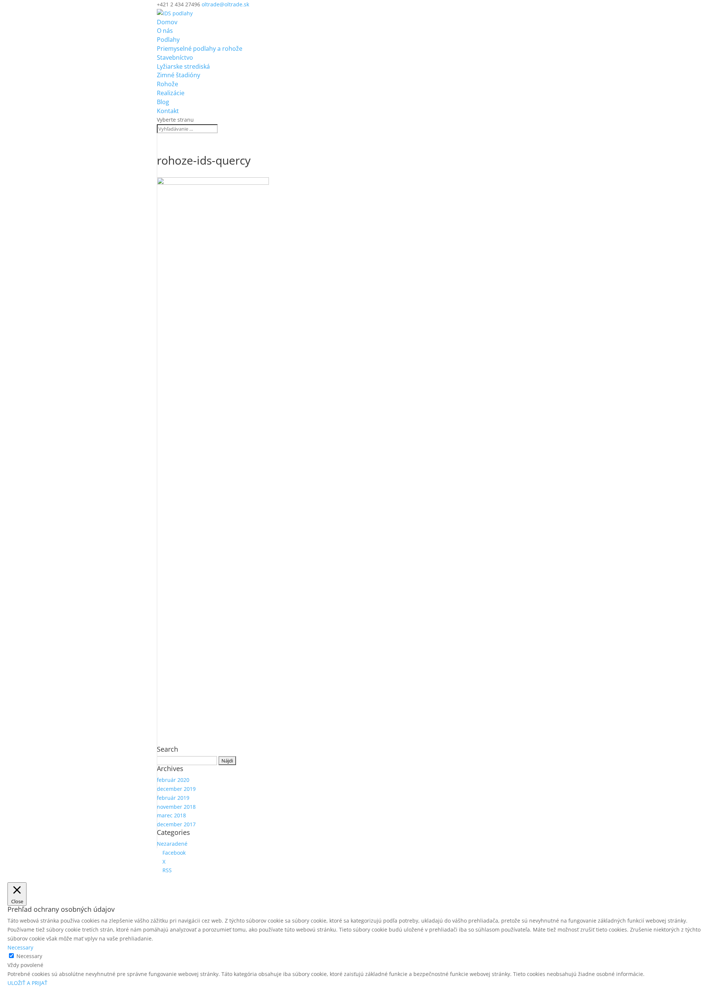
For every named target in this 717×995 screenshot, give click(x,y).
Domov (167, 22)
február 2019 (173, 797)
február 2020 (173, 779)
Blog (163, 102)
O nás (165, 30)
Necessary (29, 956)
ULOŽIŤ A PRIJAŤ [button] (27, 982)
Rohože (167, 84)
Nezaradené (172, 843)
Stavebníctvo (175, 57)
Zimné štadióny (178, 75)
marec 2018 (171, 815)
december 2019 (176, 788)
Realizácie (170, 93)
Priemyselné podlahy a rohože (199, 48)
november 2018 (176, 806)
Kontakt (168, 111)
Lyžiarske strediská (183, 66)
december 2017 (176, 824)
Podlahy (168, 39)
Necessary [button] (20, 947)
